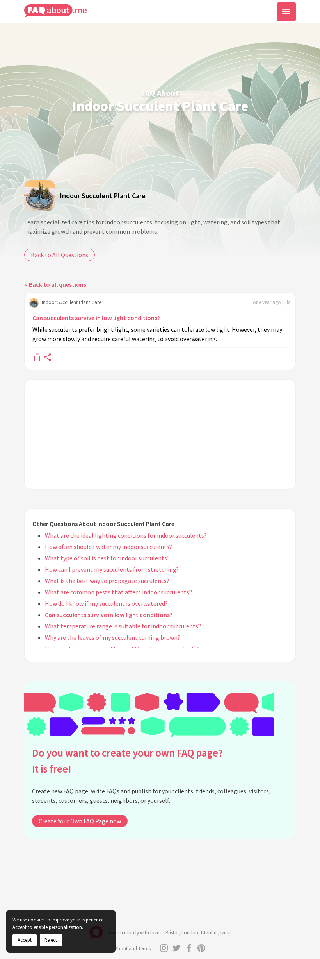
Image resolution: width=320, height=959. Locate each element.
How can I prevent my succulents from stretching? (112, 569)
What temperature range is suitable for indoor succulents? (123, 626)
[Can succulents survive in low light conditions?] (37, 357)
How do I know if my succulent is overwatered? (106, 603)
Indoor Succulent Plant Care (103, 195)
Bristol (172, 932)
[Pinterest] (201, 948)
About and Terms (133, 948)
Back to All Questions (59, 255)
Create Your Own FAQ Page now (80, 821)
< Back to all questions (55, 284)
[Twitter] (176, 948)
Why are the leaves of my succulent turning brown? (112, 637)
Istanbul (209, 932)
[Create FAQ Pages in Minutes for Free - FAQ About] (55, 10)
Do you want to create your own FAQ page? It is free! (127, 760)
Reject (50, 940)
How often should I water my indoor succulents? (108, 547)
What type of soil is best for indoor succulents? (107, 558)
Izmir (225, 932)
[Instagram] (164, 948)
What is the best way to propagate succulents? (107, 581)
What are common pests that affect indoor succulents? (118, 592)
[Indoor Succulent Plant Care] (39, 195)
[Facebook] (189, 948)
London (189, 932)
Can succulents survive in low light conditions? (96, 318)
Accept (25, 940)
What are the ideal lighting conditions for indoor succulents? (126, 535)
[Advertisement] (160, 434)
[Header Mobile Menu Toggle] (286, 11)
